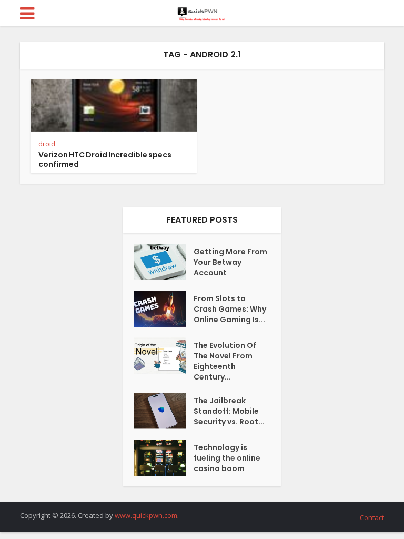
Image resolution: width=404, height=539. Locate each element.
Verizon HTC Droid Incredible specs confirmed (104, 159)
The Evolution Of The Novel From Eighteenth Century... (225, 361)
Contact (372, 517)
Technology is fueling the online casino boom (227, 458)
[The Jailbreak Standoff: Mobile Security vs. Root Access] (164, 411)
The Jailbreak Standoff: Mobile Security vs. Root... (229, 411)
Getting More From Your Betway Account (230, 262)
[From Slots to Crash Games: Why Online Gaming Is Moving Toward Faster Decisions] (164, 309)
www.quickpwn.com (146, 515)
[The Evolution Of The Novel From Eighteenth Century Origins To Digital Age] (164, 355)
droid (46, 143)
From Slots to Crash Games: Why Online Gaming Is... (230, 309)
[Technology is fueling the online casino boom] (164, 458)
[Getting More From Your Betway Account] (164, 262)
